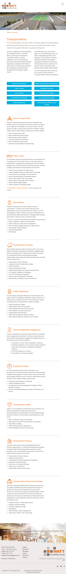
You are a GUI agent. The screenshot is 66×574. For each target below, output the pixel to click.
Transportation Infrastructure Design (46, 104)
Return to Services (12, 32)
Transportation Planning (19, 98)
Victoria (24, 557)
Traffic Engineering (19, 103)
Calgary (24, 547)
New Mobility (19, 93)
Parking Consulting (46, 88)
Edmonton (25, 549)
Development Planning (46, 98)
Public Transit (19, 88)
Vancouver (25, 555)
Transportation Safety (46, 93)
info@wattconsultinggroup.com (10, 555)
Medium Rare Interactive (33, 572)
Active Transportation (19, 84)
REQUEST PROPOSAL (8, 559)
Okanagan (25, 551)
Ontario (24, 553)
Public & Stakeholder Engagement (46, 84)
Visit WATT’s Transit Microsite (18, 188)
